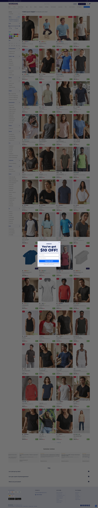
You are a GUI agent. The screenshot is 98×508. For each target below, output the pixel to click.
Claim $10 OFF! (49, 261)
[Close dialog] (59, 242)
